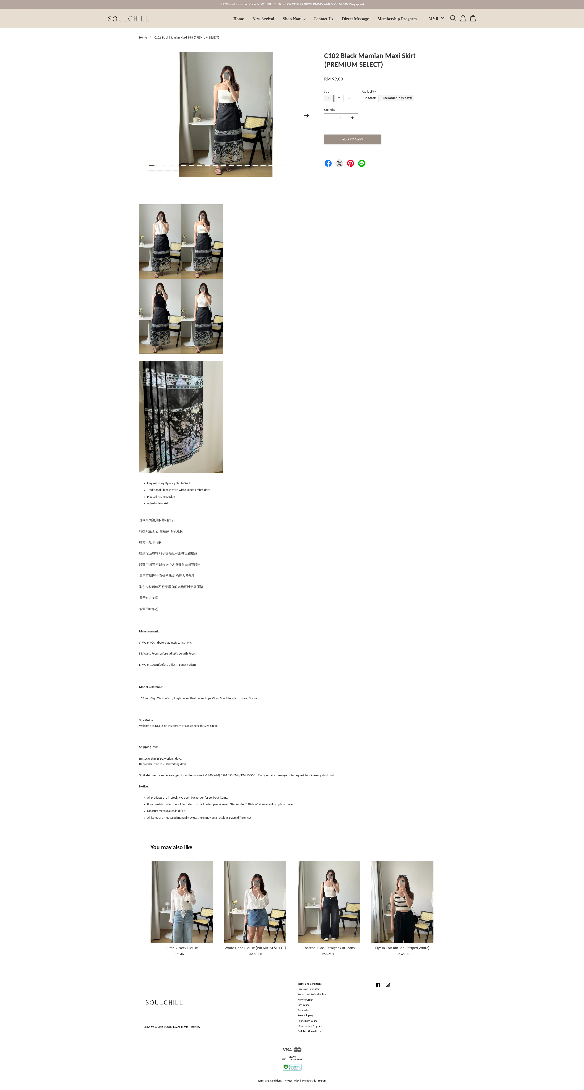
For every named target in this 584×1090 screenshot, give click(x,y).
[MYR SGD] (435, 18)
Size (326, 91)
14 (255, 165)
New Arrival (263, 19)
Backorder (303, 1010)
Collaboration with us (309, 1031)
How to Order (305, 1000)
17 (279, 165)
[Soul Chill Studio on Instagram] (388, 987)
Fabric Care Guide (308, 1021)
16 (271, 165)
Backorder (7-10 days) (397, 98)
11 (231, 165)
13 (247, 165)
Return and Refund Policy (312, 994)
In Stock (370, 98)
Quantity (329, 110)
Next (306, 115)
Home (238, 19)
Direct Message (355, 19)
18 (287, 165)
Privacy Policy (291, 1081)
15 (263, 165)
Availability (369, 91)
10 (223, 165)
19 (295, 165)
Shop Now (292, 19)
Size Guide (304, 1005)
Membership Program (397, 19)
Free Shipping (305, 1015)
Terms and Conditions (310, 984)
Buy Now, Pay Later (308, 989)
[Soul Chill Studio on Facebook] (378, 987)
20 (303, 165)
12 (239, 165)
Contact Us (323, 19)
